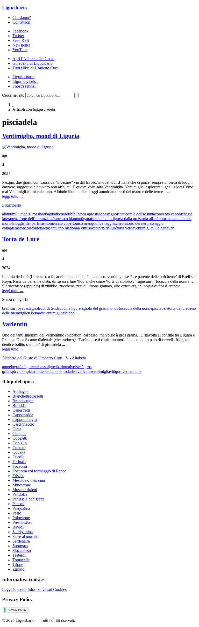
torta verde (125, 228)
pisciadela (35, 228)
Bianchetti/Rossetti (27, 396)
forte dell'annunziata (35, 218)
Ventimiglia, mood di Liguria (40, 136)
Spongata (20, 546)
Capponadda (22, 415)
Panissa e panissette (28, 499)
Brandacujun (22, 401)
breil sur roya (13, 308)
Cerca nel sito (13, 95)
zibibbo (68, 313)
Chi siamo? (21, 17)
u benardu (36, 313)
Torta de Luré (20, 239)
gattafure (90, 218)
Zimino (18, 569)
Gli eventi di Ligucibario (32, 63)
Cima (16, 429)
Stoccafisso (21, 550)
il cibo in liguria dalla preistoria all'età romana (134, 218)
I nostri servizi (23, 86)
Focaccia (19, 466)
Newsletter (21, 45)
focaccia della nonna (135, 308)
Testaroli (19, 555)
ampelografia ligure (18, 367)
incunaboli (180, 218)
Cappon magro (24, 419)
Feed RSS (20, 40)
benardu (63, 214)
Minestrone (21, 485)
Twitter (18, 36)
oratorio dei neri (134, 223)
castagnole (111, 214)
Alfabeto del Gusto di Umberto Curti (32, 358)
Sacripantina (22, 532)
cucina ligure (70, 308)
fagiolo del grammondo (100, 308)
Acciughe (20, 391)
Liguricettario (23, 77)
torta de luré (107, 228)
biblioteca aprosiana (86, 214)
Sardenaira (21, 541)
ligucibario (56, 367)
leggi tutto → (13, 196)
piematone (18, 228)
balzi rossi (32, 214)
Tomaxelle (21, 560)
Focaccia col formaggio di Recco (39, 471)
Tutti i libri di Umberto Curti (35, 68)
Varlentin (14, 324)
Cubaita (18, 452)
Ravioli (18, 527)
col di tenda (50, 308)
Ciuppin (19, 433)
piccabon (19, 371)
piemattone (52, 371)
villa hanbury (163, 228)
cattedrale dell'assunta (137, 214)
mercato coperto (63, 223)
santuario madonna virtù (68, 228)
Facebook (20, 31)
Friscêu (18, 475)
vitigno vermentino (125, 371)
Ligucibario (14, 7)
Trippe (17, 564)
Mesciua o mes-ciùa (28, 480)
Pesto (16, 513)
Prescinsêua (22, 522)
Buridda (19, 405)
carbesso (41, 367)
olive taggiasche (108, 223)
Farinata (19, 461)
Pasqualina (21, 508)
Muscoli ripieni (24, 489)
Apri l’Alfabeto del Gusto (33, 58)
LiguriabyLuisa (25, 81)
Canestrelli (21, 410)
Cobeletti (19, 438)
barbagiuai (48, 214)
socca (92, 228)
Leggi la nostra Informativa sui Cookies (34, 589)
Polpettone (21, 518)
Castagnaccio (23, 424)
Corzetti (18, 447)
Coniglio (19, 443)
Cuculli (18, 457)
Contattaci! (21, 22)
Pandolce (19, 494)
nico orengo (85, 223)
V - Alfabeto (76, 358)
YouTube (19, 50)
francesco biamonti (67, 218)
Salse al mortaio (25, 536)
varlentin (84, 371)
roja (46, 228)
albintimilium (13, 214)
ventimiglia (143, 228)
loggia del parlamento (32, 223)
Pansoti (18, 503)
